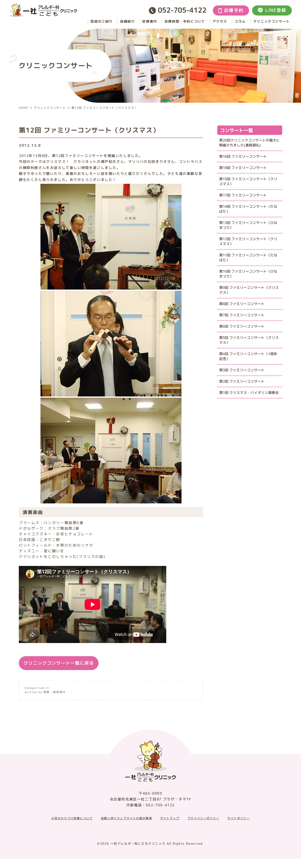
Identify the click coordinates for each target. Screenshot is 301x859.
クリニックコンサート (271, 21)
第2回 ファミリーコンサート (242, 381)
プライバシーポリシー (203, 818)
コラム (240, 21)
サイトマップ (169, 818)
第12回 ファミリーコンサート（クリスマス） (248, 241)
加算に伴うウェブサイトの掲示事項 (126, 818)
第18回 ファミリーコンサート (243, 167)
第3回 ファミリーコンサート (242, 370)
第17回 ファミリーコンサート (243, 195)
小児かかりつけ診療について (72, 818)
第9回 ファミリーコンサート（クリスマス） (249, 290)
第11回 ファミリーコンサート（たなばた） (248, 258)
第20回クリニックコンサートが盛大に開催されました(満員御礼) (249, 143)
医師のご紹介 (102, 21)
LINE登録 (275, 10)
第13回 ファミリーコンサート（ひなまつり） (248, 225)
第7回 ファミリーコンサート (242, 315)
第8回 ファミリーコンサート (242, 303)
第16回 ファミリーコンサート (243, 156)
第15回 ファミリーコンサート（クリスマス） (248, 181)
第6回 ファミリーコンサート (242, 326)
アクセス (220, 21)
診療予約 (233, 10)
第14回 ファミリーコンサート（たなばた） (248, 209)
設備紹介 (127, 21)
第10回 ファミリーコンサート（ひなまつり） (248, 274)
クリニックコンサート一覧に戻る (59, 663)
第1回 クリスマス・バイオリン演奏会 (249, 392)
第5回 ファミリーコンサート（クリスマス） (249, 340)
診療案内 (149, 21)
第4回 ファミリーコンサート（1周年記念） (248, 356)
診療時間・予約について (185, 21)
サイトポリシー (238, 818)
